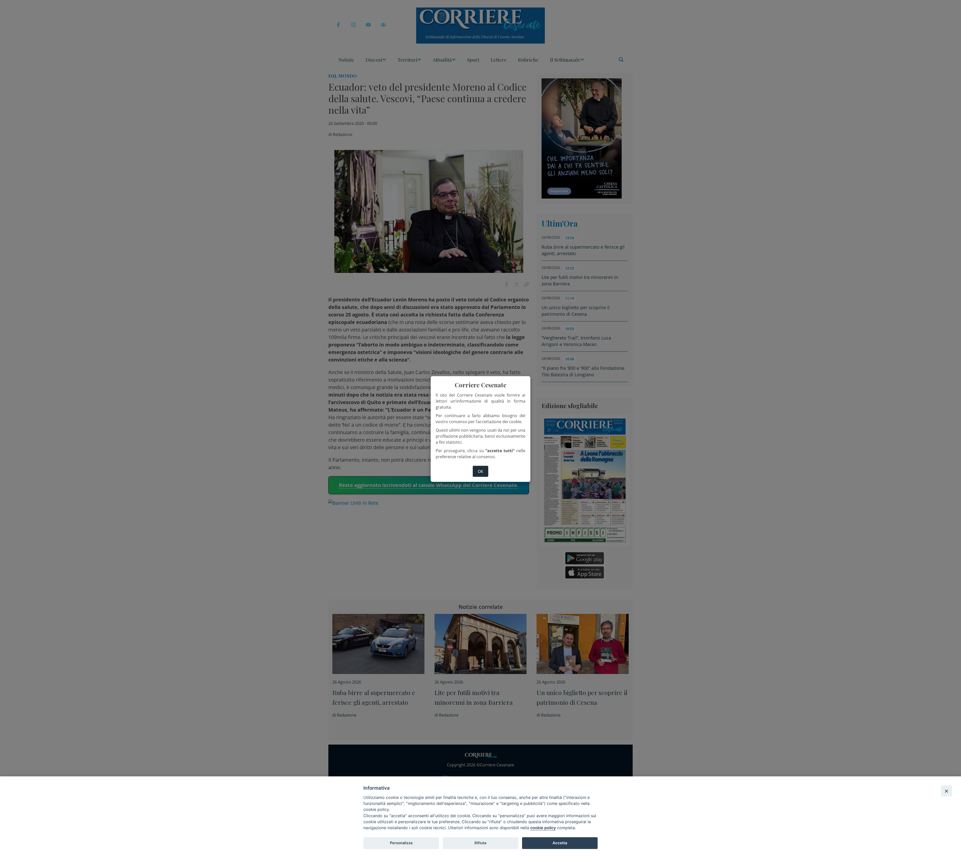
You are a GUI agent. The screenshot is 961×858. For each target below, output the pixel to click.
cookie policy (543, 827)
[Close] (946, 790)
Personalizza (401, 843)
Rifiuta (480, 843)
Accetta (560, 843)
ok (480, 471)
